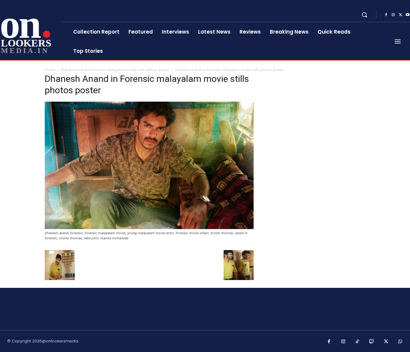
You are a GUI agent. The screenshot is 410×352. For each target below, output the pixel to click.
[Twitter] (400, 15)
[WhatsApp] (400, 342)
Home (50, 69)
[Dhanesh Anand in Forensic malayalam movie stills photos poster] (149, 227)
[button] (364, 14)
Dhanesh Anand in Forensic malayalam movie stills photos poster (115, 69)
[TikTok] (357, 342)
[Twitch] (372, 342)
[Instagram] (393, 15)
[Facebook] (386, 15)
